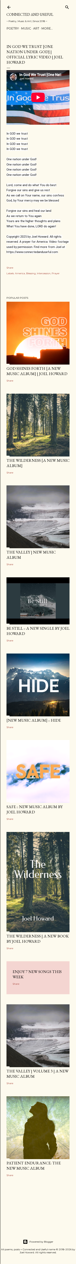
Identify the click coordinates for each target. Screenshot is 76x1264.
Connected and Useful (29, 14)
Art (36, 28)
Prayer (56, 273)
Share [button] (9, 267)
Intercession (43, 273)
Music (26, 28)
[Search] (67, 6)
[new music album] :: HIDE (33, 720)
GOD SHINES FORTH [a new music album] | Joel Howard (36, 371)
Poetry (12, 28)
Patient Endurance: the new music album (33, 1165)
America (20, 273)
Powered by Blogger (41, 1241)
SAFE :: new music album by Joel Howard (34, 809)
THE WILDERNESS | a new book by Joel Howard (37, 938)
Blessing (31, 273)
